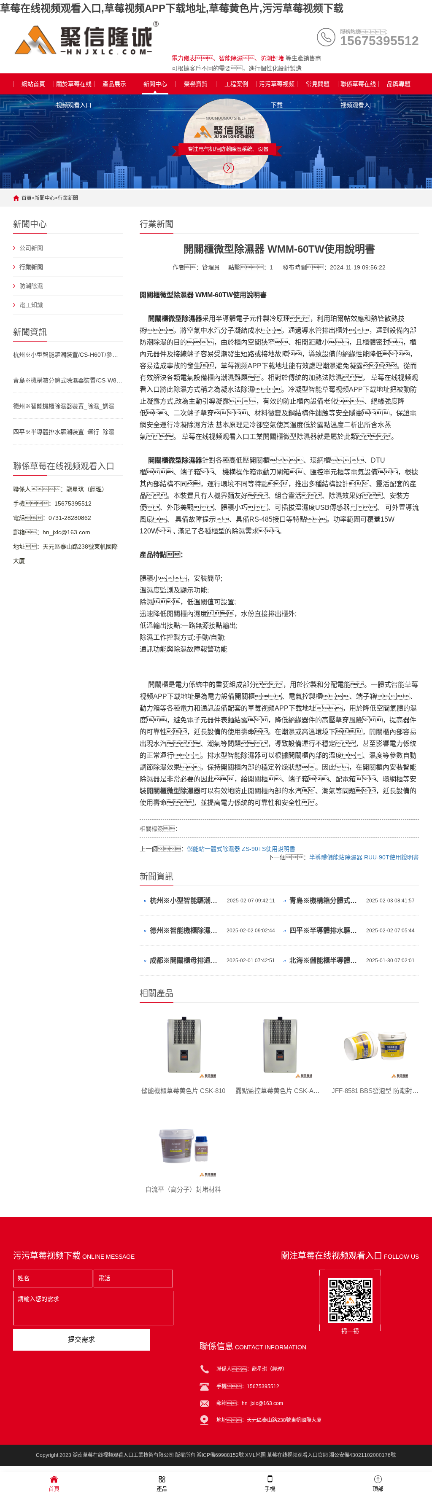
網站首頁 (33, 84)
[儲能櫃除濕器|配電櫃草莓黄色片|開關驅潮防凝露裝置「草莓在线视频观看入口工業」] (86, 37)
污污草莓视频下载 (276, 87)
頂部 (378, 1489)
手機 (270, 1489)
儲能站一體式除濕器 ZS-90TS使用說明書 (241, 848)
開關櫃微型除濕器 (173, 790)
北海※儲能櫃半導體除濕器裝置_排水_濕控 (325, 960)
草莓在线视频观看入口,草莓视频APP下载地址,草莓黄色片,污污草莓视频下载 (171, 8)
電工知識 (31, 304)
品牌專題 (398, 84)
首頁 (27, 198)
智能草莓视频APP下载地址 (349, 389)
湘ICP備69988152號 (220, 1455)
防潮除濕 (31, 286)
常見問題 (317, 84)
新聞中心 (155, 84)
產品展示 (114, 84)
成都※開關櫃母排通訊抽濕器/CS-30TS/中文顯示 (186, 960)
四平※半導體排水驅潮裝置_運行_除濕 (63, 431)
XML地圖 (255, 1455)
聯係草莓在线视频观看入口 (358, 87)
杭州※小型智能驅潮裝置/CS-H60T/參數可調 (68, 354)
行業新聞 (68, 198)
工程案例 (236, 84)
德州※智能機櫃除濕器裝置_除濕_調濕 (63, 406)
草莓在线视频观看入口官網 (297, 1455)
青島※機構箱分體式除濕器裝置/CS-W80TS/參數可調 (68, 380)
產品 (162, 1489)
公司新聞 (31, 248)
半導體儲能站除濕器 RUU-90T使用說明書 (364, 857)
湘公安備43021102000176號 (362, 1455)
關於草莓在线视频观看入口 (74, 87)
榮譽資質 (196, 84)
